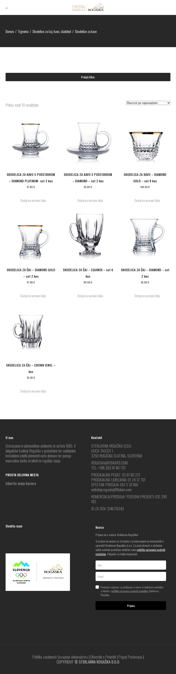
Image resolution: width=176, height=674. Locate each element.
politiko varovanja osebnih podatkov (130, 591)
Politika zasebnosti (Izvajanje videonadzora (60, 657)
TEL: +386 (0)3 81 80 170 (108, 467)
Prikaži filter (88, 77)
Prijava (131, 605)
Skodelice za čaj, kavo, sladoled (51, 31)
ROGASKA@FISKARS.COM (109, 463)
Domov (10, 31)
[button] (31, 200)
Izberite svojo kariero (21, 483)
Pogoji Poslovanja (130, 657)
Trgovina (23, 31)
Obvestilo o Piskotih (103, 657)
